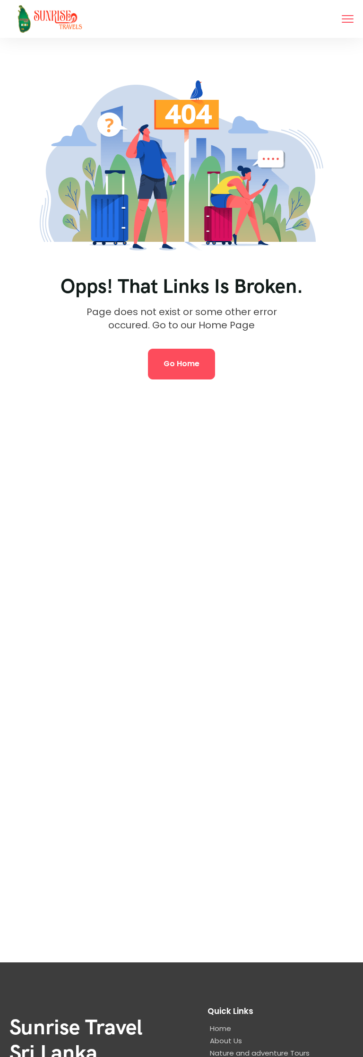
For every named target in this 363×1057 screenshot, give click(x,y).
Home (220, 1028)
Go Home (181, 363)
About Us (226, 1041)
